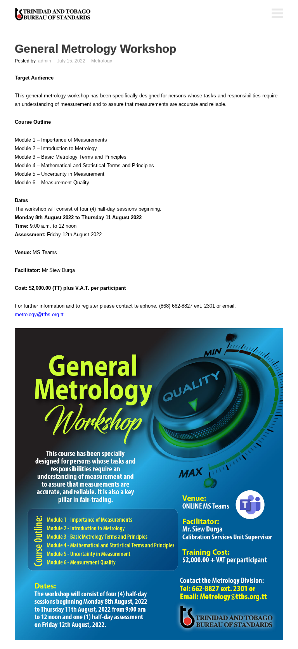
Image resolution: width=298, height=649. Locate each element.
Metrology (101, 61)
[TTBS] (53, 14)
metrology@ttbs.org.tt (39, 314)
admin (44, 61)
